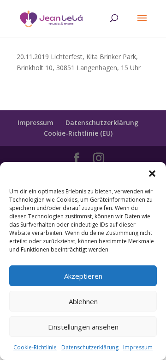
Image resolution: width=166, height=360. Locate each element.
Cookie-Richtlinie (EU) (78, 133)
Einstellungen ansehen (83, 326)
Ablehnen (83, 301)
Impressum (138, 347)
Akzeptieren (83, 276)
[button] (152, 173)
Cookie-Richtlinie (35, 347)
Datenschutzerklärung (90, 347)
